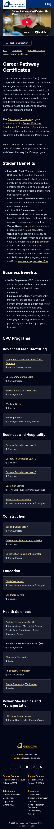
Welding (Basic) (14, 404)
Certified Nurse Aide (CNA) (20, 622)
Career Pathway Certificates (15, 54)
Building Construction (17, 526)
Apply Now (8, 801)
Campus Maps (34, 794)
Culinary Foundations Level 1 (21, 445)
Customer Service (15, 485)
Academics (17, 50)
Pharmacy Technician (17, 657)
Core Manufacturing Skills (19, 376)
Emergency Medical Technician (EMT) (26, 643)
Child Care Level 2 (15, 595)
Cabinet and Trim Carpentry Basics (24, 540)
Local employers (31, 226)
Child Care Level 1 (15, 581)
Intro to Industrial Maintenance (22, 390)
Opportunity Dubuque (19, 119)
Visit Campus (8, 798)
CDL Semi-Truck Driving (18, 716)
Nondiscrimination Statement (36, 806)
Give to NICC (8, 805)
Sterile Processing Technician (21, 684)
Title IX (31, 814)
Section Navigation (18, 43)
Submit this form (11, 144)
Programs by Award (36, 50)
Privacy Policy (34, 810)
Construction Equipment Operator (23, 554)
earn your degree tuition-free (33, 261)
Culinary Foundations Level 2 (21, 458)
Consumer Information (38, 798)
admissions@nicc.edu (30, 758)
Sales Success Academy (18, 499)
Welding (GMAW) (15, 417)
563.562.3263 (31, 754)
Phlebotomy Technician (18, 670)
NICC (5, 50)
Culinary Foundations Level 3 (21, 472)
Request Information (12, 794)
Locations (32, 801)
